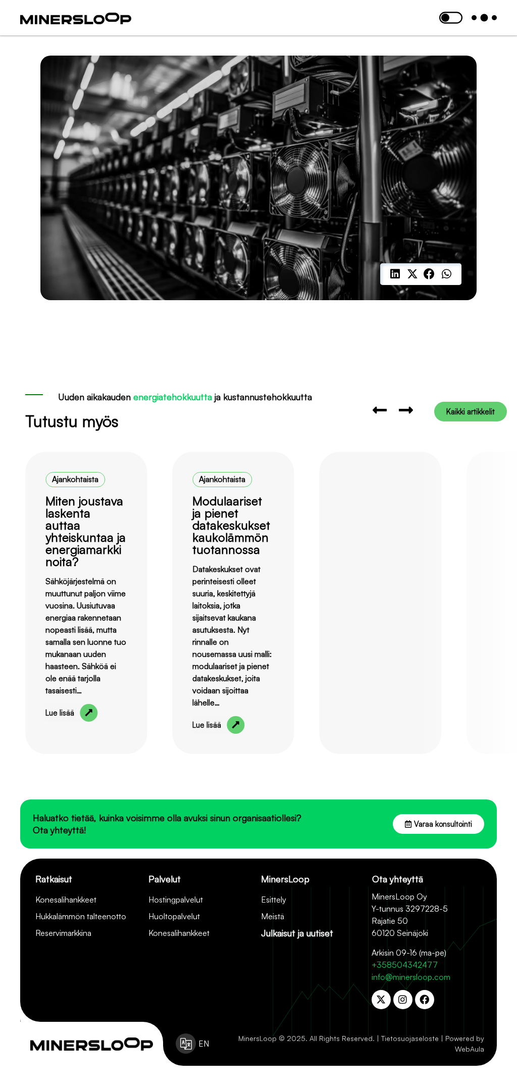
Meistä (272, 916)
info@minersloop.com (411, 977)
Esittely (273, 899)
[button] (395, 274)
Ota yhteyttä (397, 878)
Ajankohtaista (75, 479)
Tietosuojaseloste (410, 1038)
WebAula (469, 1049)
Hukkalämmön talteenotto (80, 916)
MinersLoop (285, 878)
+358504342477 (405, 965)
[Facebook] (424, 999)
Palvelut (164, 878)
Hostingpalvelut (175, 899)
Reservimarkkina (63, 933)
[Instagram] (402, 999)
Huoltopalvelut (174, 916)
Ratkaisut (53, 878)
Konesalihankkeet (65, 899)
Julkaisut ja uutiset (297, 932)
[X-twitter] (381, 999)
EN (203, 1043)
